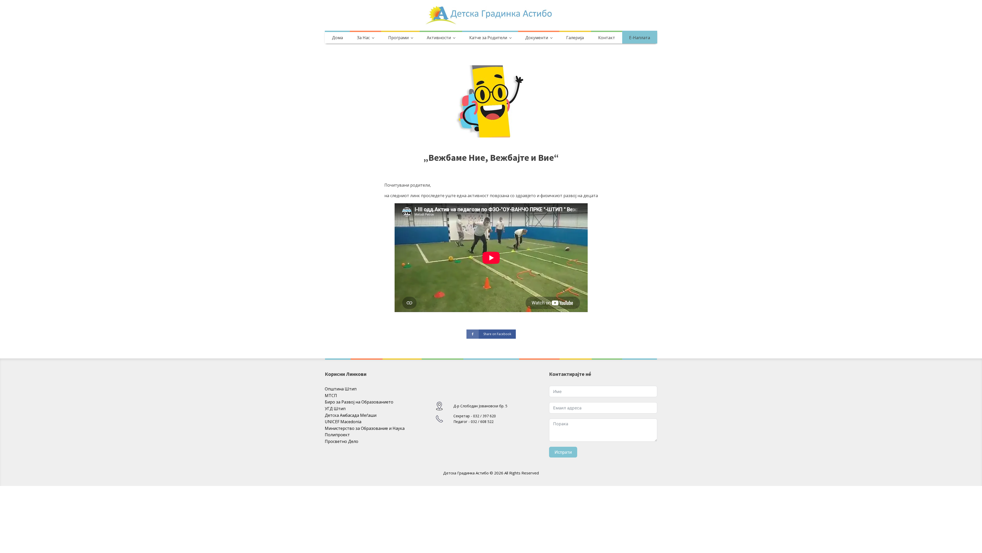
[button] (365, 38)
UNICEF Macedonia (343, 421)
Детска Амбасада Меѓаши (350, 415)
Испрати (563, 452)
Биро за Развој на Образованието (359, 402)
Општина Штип (340, 389)
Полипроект (337, 435)
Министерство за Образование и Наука (365, 428)
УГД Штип (335, 408)
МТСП (331, 395)
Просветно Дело (341, 441)
